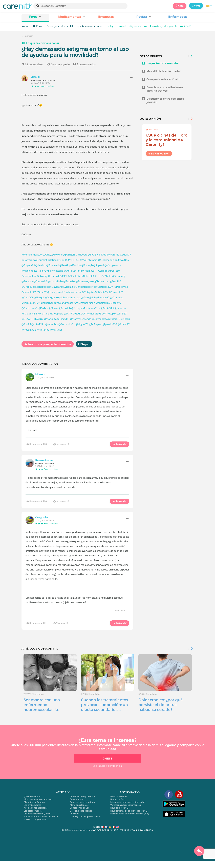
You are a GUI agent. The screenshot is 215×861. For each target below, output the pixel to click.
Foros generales (56, 26)
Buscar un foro (117, 799)
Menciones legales (79, 805)
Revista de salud (118, 796)
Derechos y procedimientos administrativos (164, 89)
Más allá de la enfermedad (163, 71)
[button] (35, 18)
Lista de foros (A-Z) (119, 808)
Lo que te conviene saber (88, 26)
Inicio (25, 26)
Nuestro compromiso (35, 819)
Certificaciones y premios (82, 796)
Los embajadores (32, 805)
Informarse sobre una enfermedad (127, 802)
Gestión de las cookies (81, 811)
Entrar (196, 6)
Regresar (28, 36)
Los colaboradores (33, 811)
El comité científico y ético (37, 813)
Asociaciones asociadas (36, 808)
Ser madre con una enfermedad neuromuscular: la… (42, 704)
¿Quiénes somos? (32, 796)
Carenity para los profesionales (85, 816)
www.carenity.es (82, 830)
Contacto (74, 813)
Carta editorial (77, 799)
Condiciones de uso (80, 808)
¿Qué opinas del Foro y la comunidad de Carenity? (166, 140)
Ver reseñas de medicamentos (125, 805)
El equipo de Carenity (34, 802)
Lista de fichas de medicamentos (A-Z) (129, 813)
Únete (180, 6)
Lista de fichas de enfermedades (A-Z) (129, 811)
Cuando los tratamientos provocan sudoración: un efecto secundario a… (104, 704)
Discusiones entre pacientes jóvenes (165, 100)
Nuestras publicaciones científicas (41, 816)
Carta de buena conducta (82, 802)
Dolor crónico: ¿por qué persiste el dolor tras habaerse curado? (160, 704)
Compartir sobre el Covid (163, 79)
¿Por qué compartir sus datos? (39, 799)
